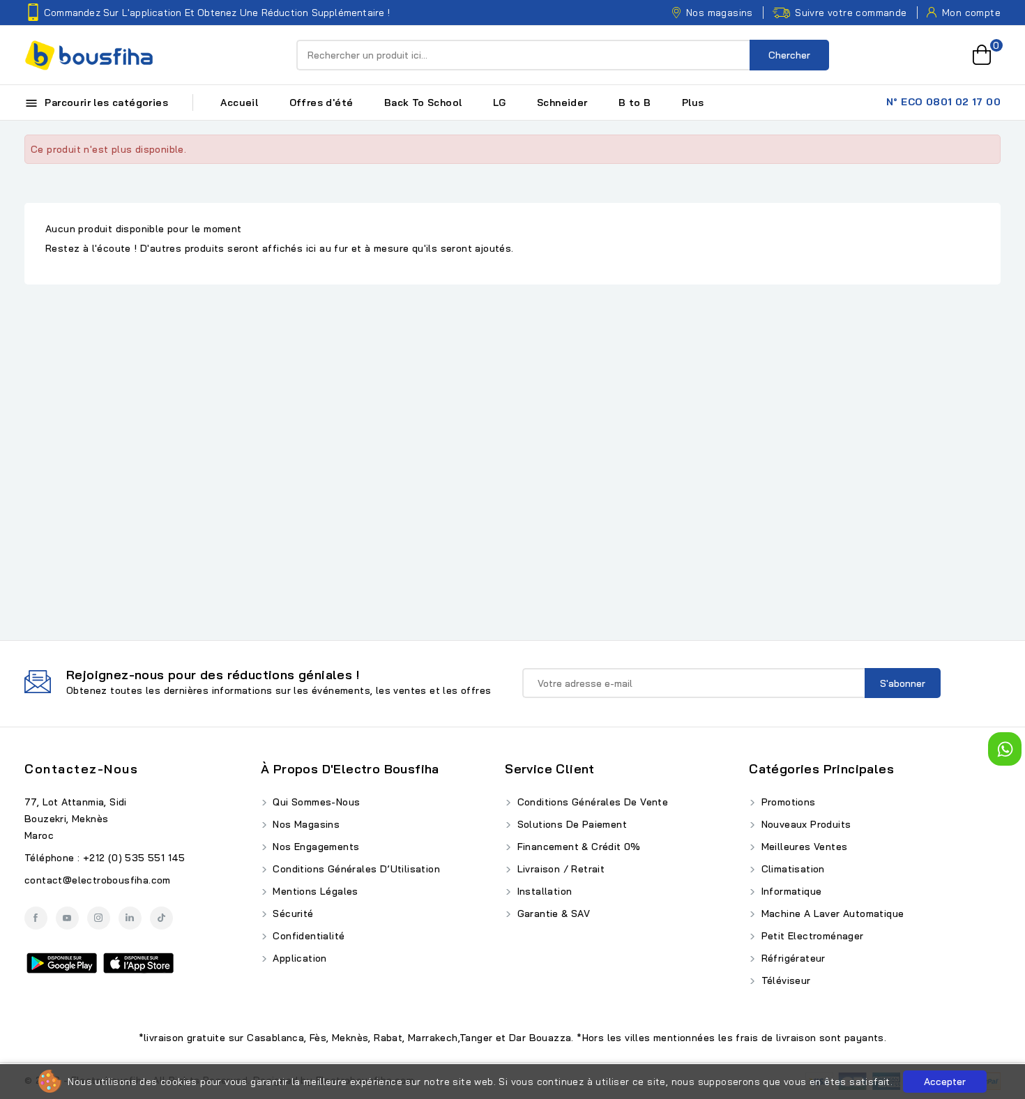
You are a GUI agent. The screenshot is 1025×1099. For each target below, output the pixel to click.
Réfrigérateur (792, 958)
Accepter (945, 1081)
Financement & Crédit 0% (577, 846)
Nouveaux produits (804, 824)
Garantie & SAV (552, 913)
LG (499, 102)
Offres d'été (321, 102)
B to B (634, 102)
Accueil (239, 102)
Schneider (562, 102)
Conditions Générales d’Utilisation (355, 869)
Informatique (789, 891)
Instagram (98, 918)
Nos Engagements (314, 846)
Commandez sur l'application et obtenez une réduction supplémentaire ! (217, 12)
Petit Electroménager (810, 936)
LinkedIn (130, 918)
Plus (693, 102)
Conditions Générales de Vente (591, 802)
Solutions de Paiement (570, 824)
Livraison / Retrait (559, 869)
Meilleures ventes (802, 846)
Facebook (35, 918)
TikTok (161, 918)
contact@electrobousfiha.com (97, 880)
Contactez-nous (81, 769)
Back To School (423, 102)
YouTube (67, 918)
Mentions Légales (314, 891)
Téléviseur (784, 980)
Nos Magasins (305, 824)
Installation (543, 891)
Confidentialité (307, 936)
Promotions (786, 802)
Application (298, 958)
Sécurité (292, 913)
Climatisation (791, 869)
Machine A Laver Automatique (831, 913)
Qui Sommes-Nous (315, 802)
